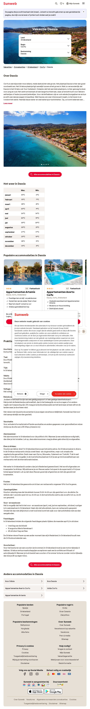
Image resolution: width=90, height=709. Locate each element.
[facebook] (25, 675)
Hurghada (25, 628)
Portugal (25, 615)
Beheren (20, 394)
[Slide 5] (48, 164)
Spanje (25, 608)
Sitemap (64, 639)
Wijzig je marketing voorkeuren (25, 660)
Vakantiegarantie (65, 656)
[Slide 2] (43, 164)
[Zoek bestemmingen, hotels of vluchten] (56, 3)
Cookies (25, 653)
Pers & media (64, 636)
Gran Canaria (64, 611)
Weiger (42, 394)
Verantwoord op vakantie (64, 628)
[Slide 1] (41, 164)
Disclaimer (25, 663)
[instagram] (31, 675)
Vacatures (65, 632)
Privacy (25, 649)
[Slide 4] (46, 164)
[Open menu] (83, 3)
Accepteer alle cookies (63, 394)
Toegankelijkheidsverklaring (25, 656)
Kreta (65, 608)
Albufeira (25, 632)
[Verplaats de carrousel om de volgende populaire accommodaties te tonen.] (83, 331)
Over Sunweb (64, 625)
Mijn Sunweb (65, 653)
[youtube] (37, 675)
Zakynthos (64, 615)
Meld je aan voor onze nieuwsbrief (65, 660)
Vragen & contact (65, 649)
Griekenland (25, 611)
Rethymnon (25, 625)
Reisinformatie (65, 663)
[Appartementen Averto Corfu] (64, 292)
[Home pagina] (10, 3)
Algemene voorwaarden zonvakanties (52, 699)
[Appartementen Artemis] (23, 292)
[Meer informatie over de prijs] (79, 316)
